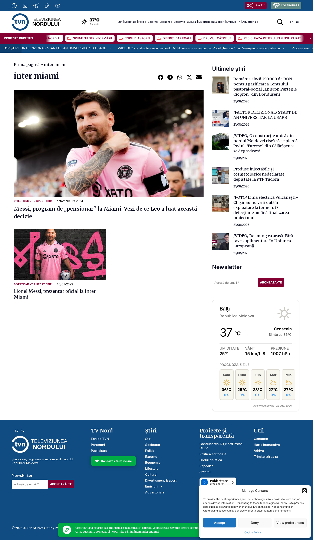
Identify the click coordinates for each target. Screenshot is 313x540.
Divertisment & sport (211, 21)
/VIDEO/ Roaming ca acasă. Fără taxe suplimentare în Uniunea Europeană (263, 240)
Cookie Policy (252, 532)
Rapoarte (206, 466)
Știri (120, 21)
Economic (166, 21)
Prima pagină (27, 64)
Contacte (261, 439)
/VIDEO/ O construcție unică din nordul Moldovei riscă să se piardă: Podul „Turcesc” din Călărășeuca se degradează (177, 48)
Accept (219, 523)
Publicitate (99, 451)
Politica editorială (213, 454)
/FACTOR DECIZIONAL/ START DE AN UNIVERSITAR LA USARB (265, 115)
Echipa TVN (100, 439)
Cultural (192, 21)
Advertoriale (250, 21)
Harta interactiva (267, 445)
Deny (255, 523)
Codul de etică (211, 460)
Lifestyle (179, 21)
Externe (153, 21)
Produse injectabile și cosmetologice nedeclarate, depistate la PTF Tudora (259, 174)
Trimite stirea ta (266, 457)
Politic (142, 21)
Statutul (205, 472)
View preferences (290, 523)
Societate (130, 21)
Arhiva (259, 451)
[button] (304, 491)
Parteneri (98, 445)
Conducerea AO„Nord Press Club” (221, 446)
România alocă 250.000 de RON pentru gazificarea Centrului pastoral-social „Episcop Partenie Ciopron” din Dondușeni (265, 87)
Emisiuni (231, 21)
